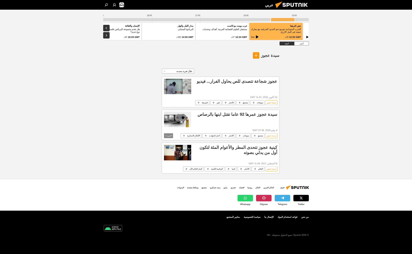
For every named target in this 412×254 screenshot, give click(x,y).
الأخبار (231, 103)
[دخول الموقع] (114, 5)
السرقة (205, 103)
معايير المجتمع (233, 217)
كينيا (233, 169)
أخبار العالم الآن (196, 169)
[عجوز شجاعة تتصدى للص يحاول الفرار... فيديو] (177, 86)
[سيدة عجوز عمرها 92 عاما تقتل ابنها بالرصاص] (177, 119)
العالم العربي (268, 187)
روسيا (250, 187)
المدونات (180, 187)
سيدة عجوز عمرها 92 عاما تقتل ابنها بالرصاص (237, 114)
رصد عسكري (215, 187)
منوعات (260, 103)
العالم (260, 169)
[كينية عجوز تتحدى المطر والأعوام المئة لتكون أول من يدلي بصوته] (177, 152)
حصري (233, 187)
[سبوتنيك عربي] (292, 9)
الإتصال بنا (269, 217)
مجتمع (245, 103)
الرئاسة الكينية (217, 169)
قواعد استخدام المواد (287, 217)
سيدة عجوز (270, 55)
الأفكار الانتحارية (193, 136)
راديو (225, 187)
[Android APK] (113, 228)
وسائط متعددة (192, 187)
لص (218, 103)
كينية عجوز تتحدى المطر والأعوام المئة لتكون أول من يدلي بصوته (238, 150)
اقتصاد (241, 187)
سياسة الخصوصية (252, 217)
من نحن (305, 217)
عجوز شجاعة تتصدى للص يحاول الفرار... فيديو (237, 81)
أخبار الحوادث (214, 136)
